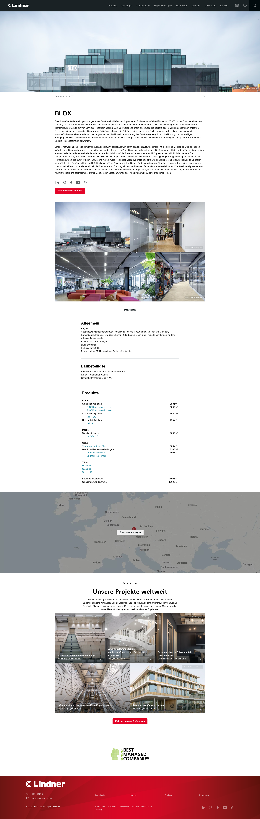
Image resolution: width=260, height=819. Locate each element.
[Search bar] (254, 5)
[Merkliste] (245, 5)
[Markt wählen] (237, 5)
